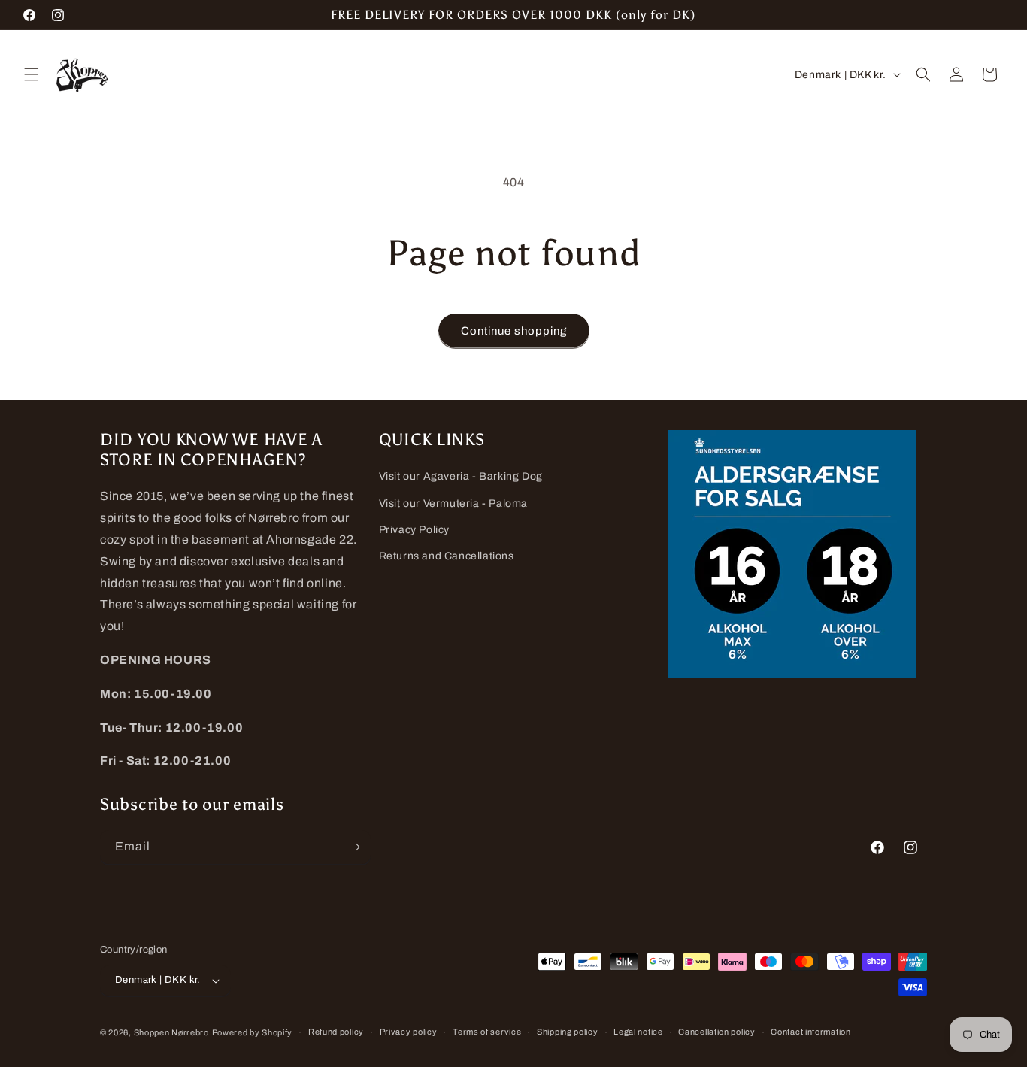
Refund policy (336, 1031)
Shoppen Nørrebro (171, 1032)
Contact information (810, 1031)
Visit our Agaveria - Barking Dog (461, 476)
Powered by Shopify (252, 1032)
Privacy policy (409, 1031)
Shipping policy (567, 1031)
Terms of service (487, 1031)
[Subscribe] (354, 847)
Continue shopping (514, 331)
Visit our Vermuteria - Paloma (453, 503)
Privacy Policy (414, 529)
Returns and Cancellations (446, 556)
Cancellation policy (716, 1031)
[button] (31, 74)
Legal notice (637, 1031)
